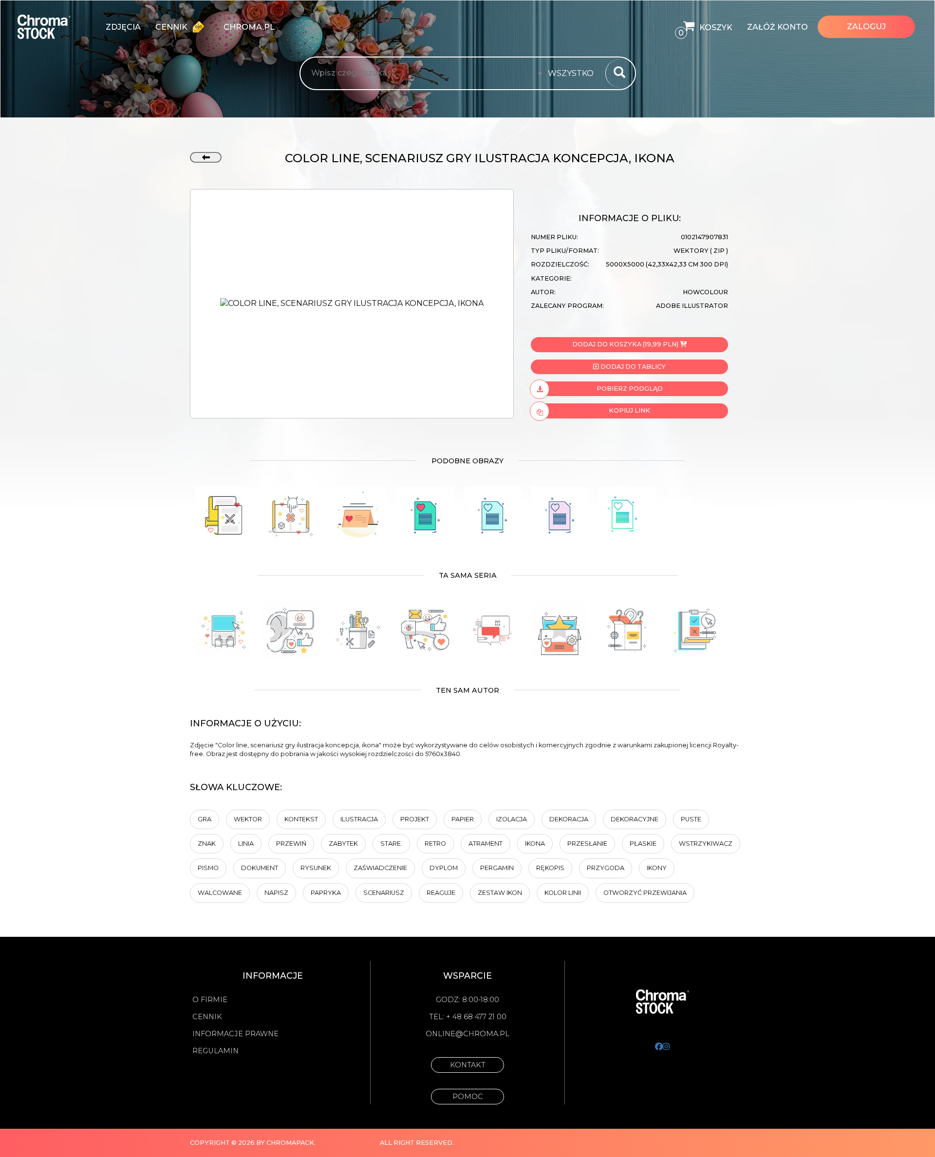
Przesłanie (587, 843)
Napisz (276, 892)
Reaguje (441, 892)
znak (207, 843)
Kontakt (468, 1065)
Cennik (172, 27)
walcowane (220, 892)
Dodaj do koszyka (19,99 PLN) (625, 344)
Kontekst (301, 819)
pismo (208, 868)
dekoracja (568, 819)
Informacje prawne (235, 1033)
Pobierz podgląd (630, 388)
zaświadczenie (380, 868)
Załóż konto (777, 27)
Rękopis (550, 868)
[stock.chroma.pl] (54, 27)
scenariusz (383, 892)
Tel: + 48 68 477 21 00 (467, 1016)
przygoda (605, 868)
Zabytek (343, 843)
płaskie (643, 843)
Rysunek (315, 868)
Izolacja (511, 819)
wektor (248, 819)
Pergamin (497, 868)
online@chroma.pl (467, 1033)
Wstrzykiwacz (705, 843)
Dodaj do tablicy (632, 366)
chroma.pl (249, 27)
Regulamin (215, 1050)
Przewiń (291, 843)
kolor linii (562, 892)
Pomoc (467, 1096)
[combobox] (573, 73)
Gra (204, 819)
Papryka (326, 892)
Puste (691, 819)
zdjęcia (123, 27)
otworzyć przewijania (645, 892)
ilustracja (359, 819)
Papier (462, 819)
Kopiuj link (629, 410)
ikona (535, 843)
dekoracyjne (634, 819)
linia (246, 843)
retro (435, 843)
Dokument (259, 868)
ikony (657, 868)
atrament (485, 843)
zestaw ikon (500, 892)
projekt (414, 819)
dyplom (444, 868)
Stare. (391, 843)
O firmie (209, 999)
